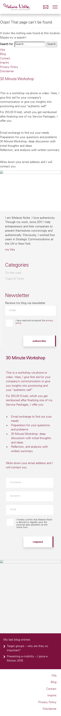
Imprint (4, 63)
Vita (2, 50)
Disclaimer (7, 71)
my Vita (10, 250)
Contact (5, 58)
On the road (13, 273)
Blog (3, 54)
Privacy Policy (9, 67)
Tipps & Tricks (14, 278)
